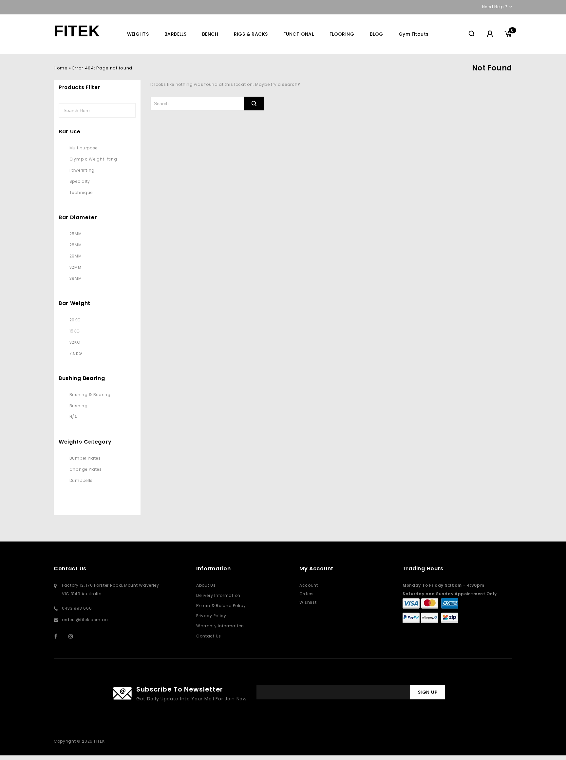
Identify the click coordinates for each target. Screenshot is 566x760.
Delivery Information (218, 595)
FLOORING (342, 34)
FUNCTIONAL (298, 34)
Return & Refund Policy (221, 605)
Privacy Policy (211, 615)
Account (308, 585)
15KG (74, 331)
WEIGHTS (138, 34)
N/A (73, 417)
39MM (75, 278)
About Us (206, 585)
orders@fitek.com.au (85, 619)
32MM (75, 267)
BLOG (376, 34)
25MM (75, 234)
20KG (75, 320)
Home (60, 68)
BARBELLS (175, 34)
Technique (81, 192)
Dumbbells (81, 480)
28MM (75, 245)
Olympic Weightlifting (93, 159)
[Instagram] (74, 636)
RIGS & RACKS (251, 34)
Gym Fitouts (413, 34)
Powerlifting (82, 170)
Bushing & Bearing (90, 394)
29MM (75, 256)
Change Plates (85, 469)
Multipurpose (83, 148)
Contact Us (208, 636)
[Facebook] (60, 636)
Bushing (78, 405)
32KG (75, 342)
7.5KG (75, 353)
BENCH (210, 34)
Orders (306, 594)
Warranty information (220, 626)
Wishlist (308, 602)
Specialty (79, 181)
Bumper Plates (85, 458)
